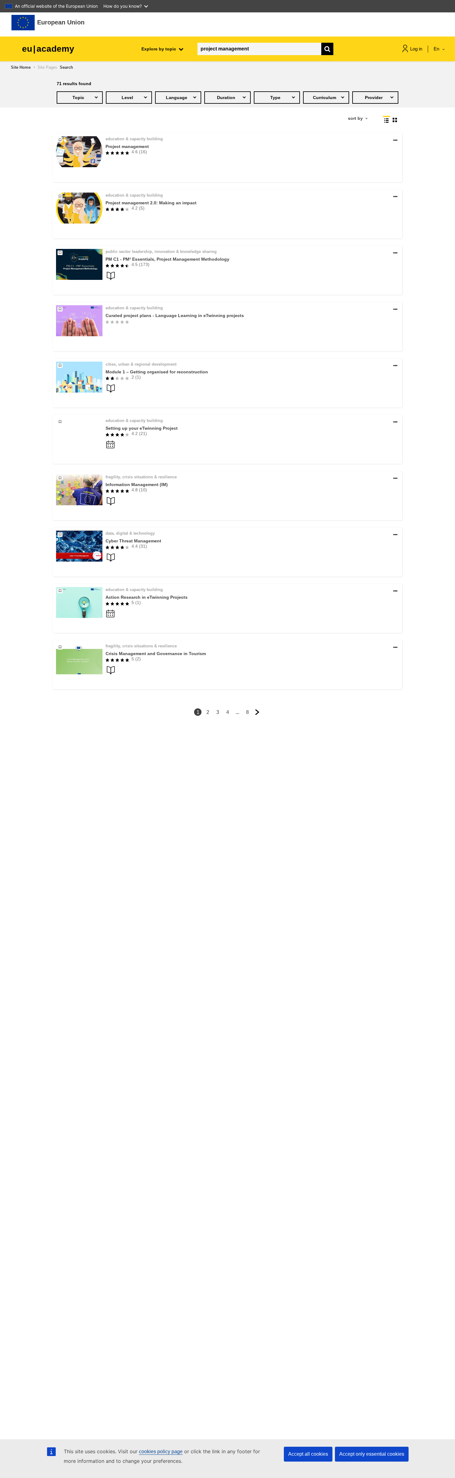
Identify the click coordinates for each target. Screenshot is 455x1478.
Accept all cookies (308, 1454)
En (437, 48)
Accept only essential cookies (371, 1454)
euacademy (48, 49)
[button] (395, 140)
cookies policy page (161, 1451)
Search (66, 67)
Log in (416, 48)
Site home (21, 67)
